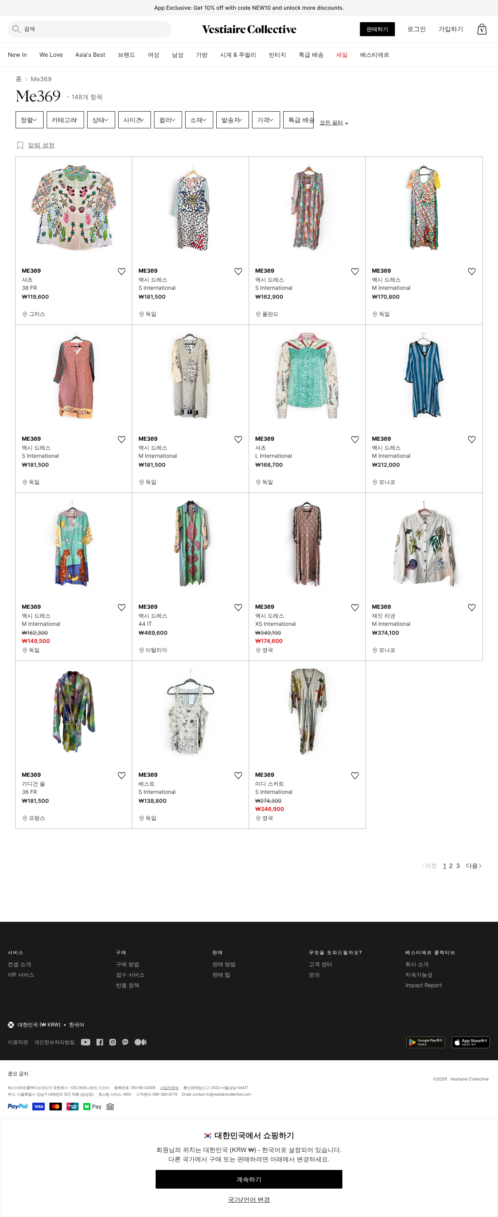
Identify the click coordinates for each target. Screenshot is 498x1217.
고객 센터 (320, 964)
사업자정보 (169, 1088)
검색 (29, 28)
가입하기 (450, 29)
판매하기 (377, 29)
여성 (154, 54)
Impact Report (423, 985)
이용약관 (18, 1042)
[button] (482, 29)
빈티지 (277, 54)
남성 (178, 54)
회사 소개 (417, 964)
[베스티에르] (396, 55)
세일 (342, 54)
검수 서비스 (130, 975)
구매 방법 (127, 964)
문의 (314, 975)
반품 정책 (127, 985)
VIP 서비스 (21, 975)
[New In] (33, 55)
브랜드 (126, 54)
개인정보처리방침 (54, 1042)
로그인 (416, 29)
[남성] (190, 55)
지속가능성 (419, 975)
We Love (51, 54)
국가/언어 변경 (249, 1199)
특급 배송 (311, 54)
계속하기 (249, 1179)
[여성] (166, 55)
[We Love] (69, 55)
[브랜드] (142, 55)
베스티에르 (374, 54)
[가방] (214, 55)
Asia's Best (90, 54)
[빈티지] (292, 55)
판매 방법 (224, 964)
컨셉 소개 (19, 964)
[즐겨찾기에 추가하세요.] (121, 271)
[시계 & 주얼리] (263, 55)
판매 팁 (221, 975)
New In (17, 54)
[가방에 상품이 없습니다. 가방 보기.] (482, 29)
